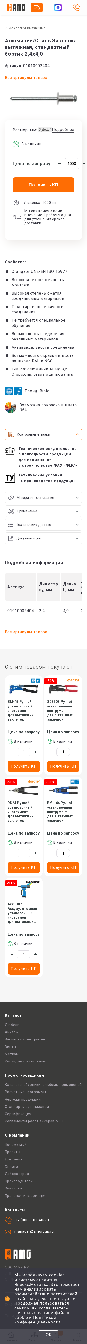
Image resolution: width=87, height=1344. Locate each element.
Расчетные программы (25, 1092)
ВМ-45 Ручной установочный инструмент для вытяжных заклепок (20, 710)
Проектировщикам (24, 1075)
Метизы (12, 1054)
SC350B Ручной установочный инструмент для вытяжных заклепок (60, 710)
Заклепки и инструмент (26, 1039)
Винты (10, 1047)
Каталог (13, 1015)
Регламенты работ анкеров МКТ (34, 1121)
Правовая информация (26, 1196)
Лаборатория (17, 1174)
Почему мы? (16, 1144)
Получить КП (24, 766)
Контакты (15, 1210)
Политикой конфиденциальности (37, 1320)
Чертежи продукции (23, 1099)
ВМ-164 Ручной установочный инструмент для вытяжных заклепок (60, 811)
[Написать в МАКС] (58, 7)
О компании (17, 1135)
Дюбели (12, 1025)
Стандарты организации (27, 1107)
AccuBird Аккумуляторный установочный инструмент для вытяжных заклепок (22, 913)
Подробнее (63, 129)
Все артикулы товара (26, 77)
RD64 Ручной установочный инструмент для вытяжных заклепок (20, 811)
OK (48, 1334)
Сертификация (18, 1114)
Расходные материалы (25, 1061)
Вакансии (13, 1188)
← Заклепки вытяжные (25, 28)
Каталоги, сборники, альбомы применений (43, 1085)
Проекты (12, 1152)
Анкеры (12, 1032)
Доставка (13, 1159)
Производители (19, 1181)
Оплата (11, 1166)
